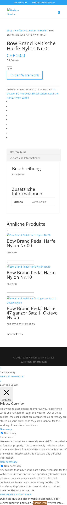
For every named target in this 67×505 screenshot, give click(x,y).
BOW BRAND (23, 93)
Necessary (10, 433)
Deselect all (17, 376)
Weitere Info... (55, 502)
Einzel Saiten (39, 93)
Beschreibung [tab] (18, 152)
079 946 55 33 (20, 2)
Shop (10, 30)
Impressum (40, 361)
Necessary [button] (6, 429)
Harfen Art (21, 30)
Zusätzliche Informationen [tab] (25, 158)
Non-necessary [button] (8, 461)
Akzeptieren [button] (40, 502)
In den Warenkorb (24, 75)
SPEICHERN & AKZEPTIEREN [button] (15, 494)
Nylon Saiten (21, 97)
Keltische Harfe (38, 30)
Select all (5, 376)
